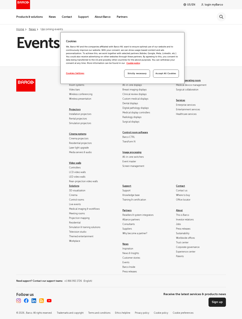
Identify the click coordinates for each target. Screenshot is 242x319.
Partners (122, 16)
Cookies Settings (75, 73)
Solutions (74, 186)
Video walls (75, 163)
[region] (122, 58)
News (52, 16)
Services (180, 100)
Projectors (75, 109)
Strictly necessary (137, 73)
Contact (67, 16)
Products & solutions (29, 16)
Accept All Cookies (166, 73)
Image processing (131, 152)
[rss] (41, 300)
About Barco (103, 16)
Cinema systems (77, 134)
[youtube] (49, 300)
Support (83, 16)
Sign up (217, 302)
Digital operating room (188, 80)
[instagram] (18, 300)
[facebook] (26, 300)
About (179, 210)
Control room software (135, 132)
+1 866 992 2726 (78, 281)
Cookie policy (133, 63)
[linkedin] (34, 300)
